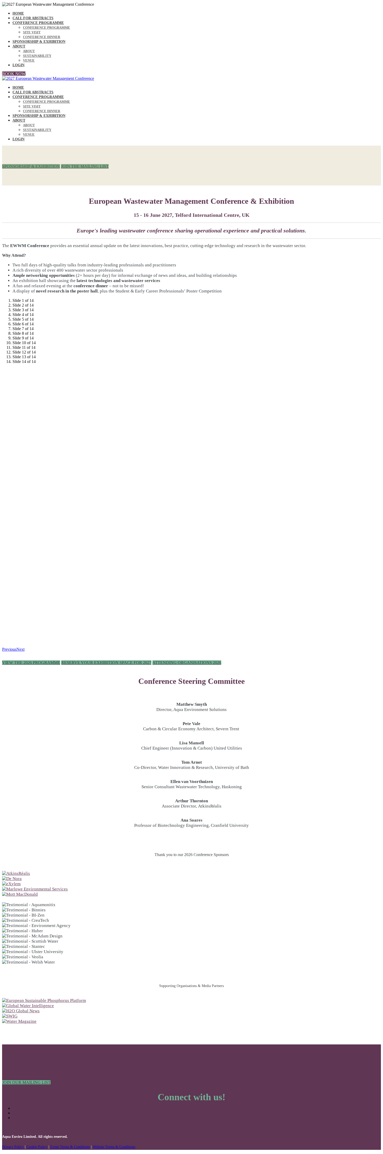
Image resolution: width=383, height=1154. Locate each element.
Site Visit (32, 32)
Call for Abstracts (33, 18)
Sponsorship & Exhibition (39, 42)
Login (18, 65)
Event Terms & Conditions (70, 1147)
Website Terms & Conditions (114, 1147)
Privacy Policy (13, 1147)
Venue (29, 60)
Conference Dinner (41, 37)
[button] (14, 73)
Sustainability (37, 56)
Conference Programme (38, 23)
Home (18, 13)
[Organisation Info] (16, 873)
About (19, 46)
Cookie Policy (37, 1147)
